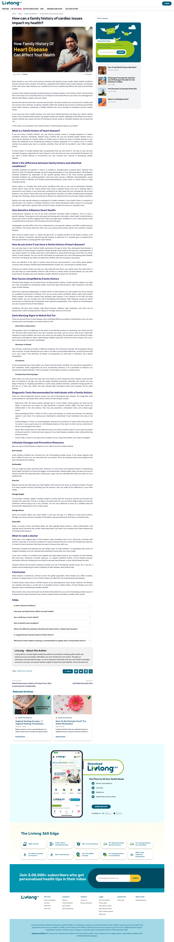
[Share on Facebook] (76, 671)
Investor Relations (67, 903)
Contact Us (84, 900)
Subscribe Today (104, 41)
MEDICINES (5, 9)
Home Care (47, 908)
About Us (64, 900)
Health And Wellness (30, 14)
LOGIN (166, 3)
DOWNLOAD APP (101, 807)
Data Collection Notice (105, 908)
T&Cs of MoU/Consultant (106, 911)
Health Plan (47, 905)
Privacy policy (103, 903)
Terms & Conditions (104, 900)
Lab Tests (16, 9)
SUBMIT (135, 878)
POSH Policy (102, 914)
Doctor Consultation (30, 9)
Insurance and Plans (54, 9)
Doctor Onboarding (67, 908)
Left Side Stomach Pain (82, 683)
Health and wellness (24, 671)
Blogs (20, 14)
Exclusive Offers (71, 9)
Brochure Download (86, 903)
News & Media (66, 905)
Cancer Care (120, 900)
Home (14, 14)
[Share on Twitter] (81, 671)
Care (42, 9)
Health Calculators (141, 900)
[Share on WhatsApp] (91, 671)
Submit (120, 52)
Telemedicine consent (105, 905)
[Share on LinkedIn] (86, 671)
